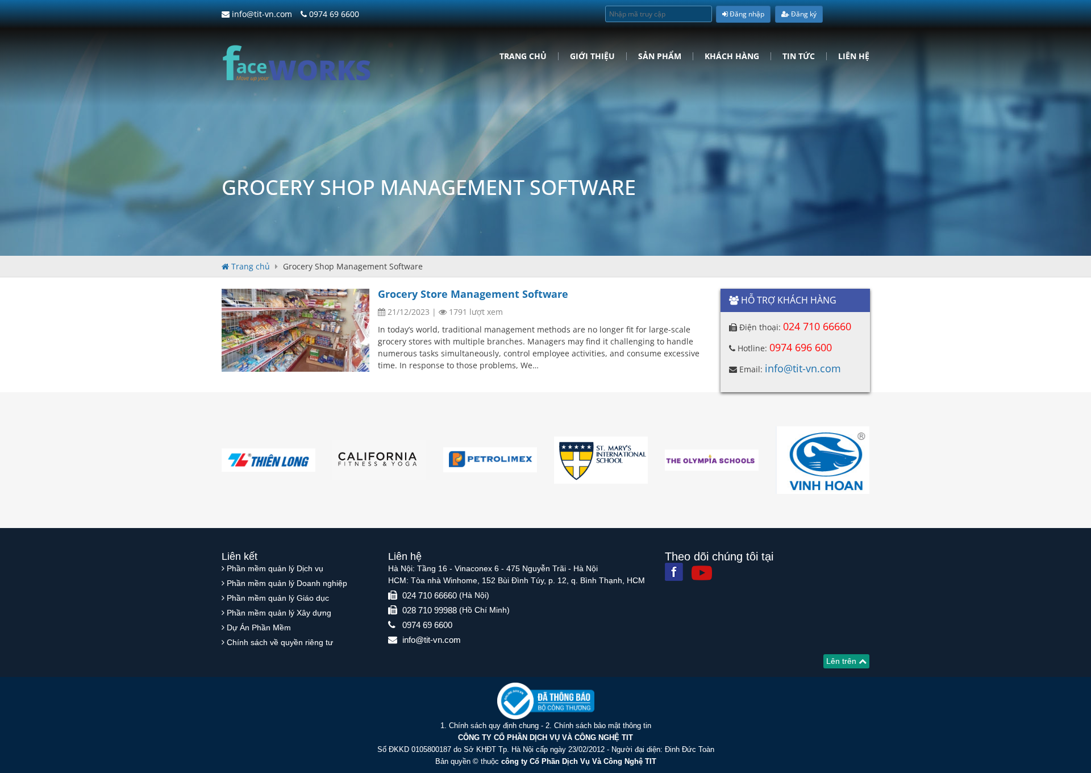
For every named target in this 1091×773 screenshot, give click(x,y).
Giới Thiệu (592, 56)
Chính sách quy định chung (494, 725)
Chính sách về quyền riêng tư (280, 642)
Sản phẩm (659, 56)
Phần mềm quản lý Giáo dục (278, 597)
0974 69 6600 (333, 14)
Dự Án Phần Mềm (259, 627)
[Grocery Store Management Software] (295, 330)
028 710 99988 (429, 610)
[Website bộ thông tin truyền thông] (545, 700)
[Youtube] (702, 573)
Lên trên (842, 661)
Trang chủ (523, 56)
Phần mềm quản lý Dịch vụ (275, 568)
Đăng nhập (746, 14)
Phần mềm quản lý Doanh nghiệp (287, 583)
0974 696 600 (800, 347)
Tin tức (798, 56)
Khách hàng (732, 56)
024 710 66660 (817, 326)
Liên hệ (853, 56)
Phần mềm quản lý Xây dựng (279, 612)
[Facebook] (674, 572)
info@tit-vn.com (261, 14)
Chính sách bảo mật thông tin (602, 725)
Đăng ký (803, 14)
